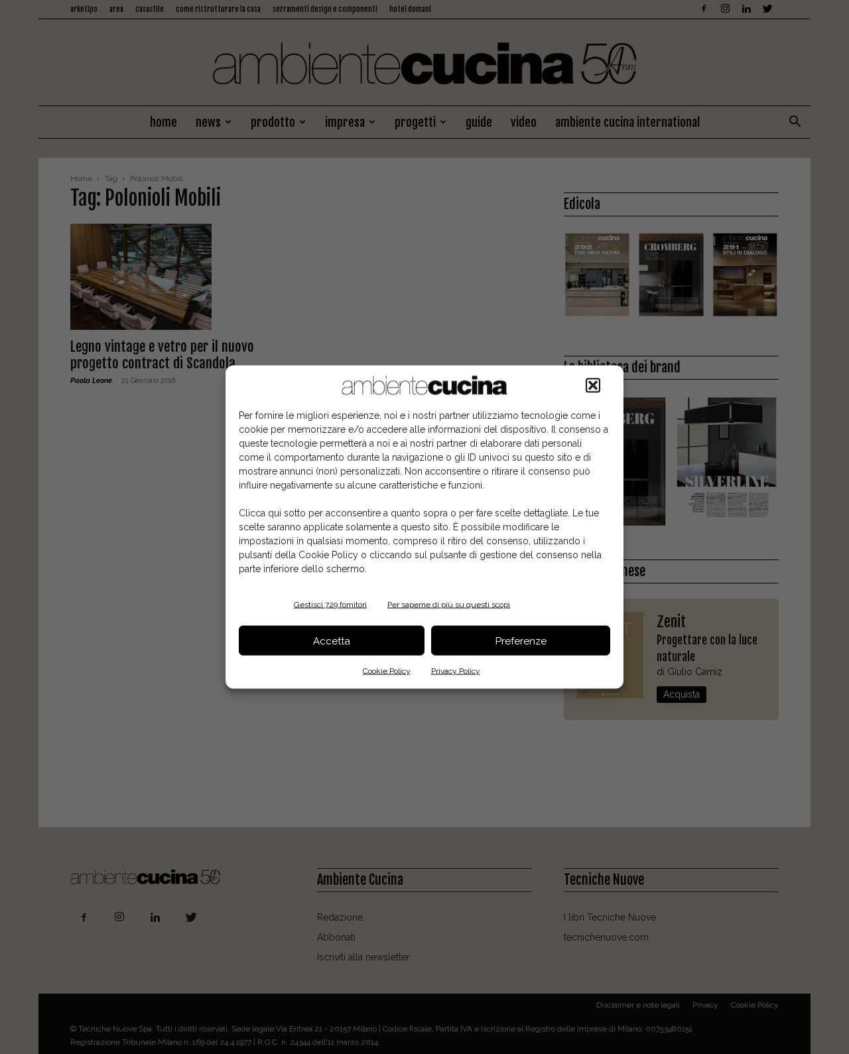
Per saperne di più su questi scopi (448, 604)
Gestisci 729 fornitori (330, 604)
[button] (593, 385)
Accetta (331, 640)
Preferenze (521, 640)
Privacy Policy (455, 671)
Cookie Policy (387, 671)
